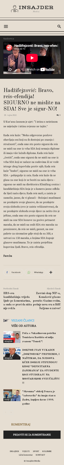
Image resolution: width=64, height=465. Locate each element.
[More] (50, 272)
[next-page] (11, 412)
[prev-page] (5, 412)
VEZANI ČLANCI (22, 320)
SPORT (36, 451)
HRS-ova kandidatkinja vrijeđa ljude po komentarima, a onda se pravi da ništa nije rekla (17, 301)
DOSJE (7, 399)
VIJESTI (26, 451)
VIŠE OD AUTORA (23, 326)
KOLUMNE (47, 451)
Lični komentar (26, 455)
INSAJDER (8, 341)
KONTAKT (40, 455)
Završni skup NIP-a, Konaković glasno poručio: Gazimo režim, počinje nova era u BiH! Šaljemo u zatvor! (47, 301)
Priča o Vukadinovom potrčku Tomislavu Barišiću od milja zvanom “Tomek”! (39, 337)
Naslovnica (8, 38)
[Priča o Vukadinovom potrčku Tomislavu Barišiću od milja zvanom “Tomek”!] (11, 337)
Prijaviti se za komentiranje (32, 434)
